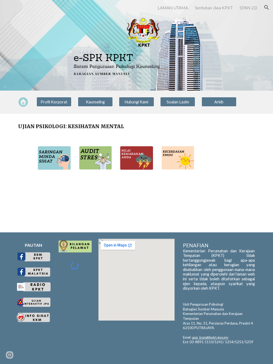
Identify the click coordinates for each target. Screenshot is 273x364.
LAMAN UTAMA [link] (173, 7)
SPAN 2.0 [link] (248, 7)
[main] (136, 126)
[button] (266, 7)
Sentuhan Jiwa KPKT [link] (214, 7)
